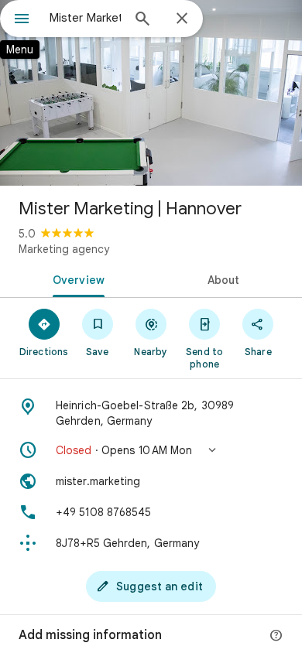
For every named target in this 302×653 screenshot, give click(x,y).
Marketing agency (64, 249)
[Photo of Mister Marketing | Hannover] (151, 93)
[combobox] (85, 18)
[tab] (75, 278)
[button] (151, 450)
